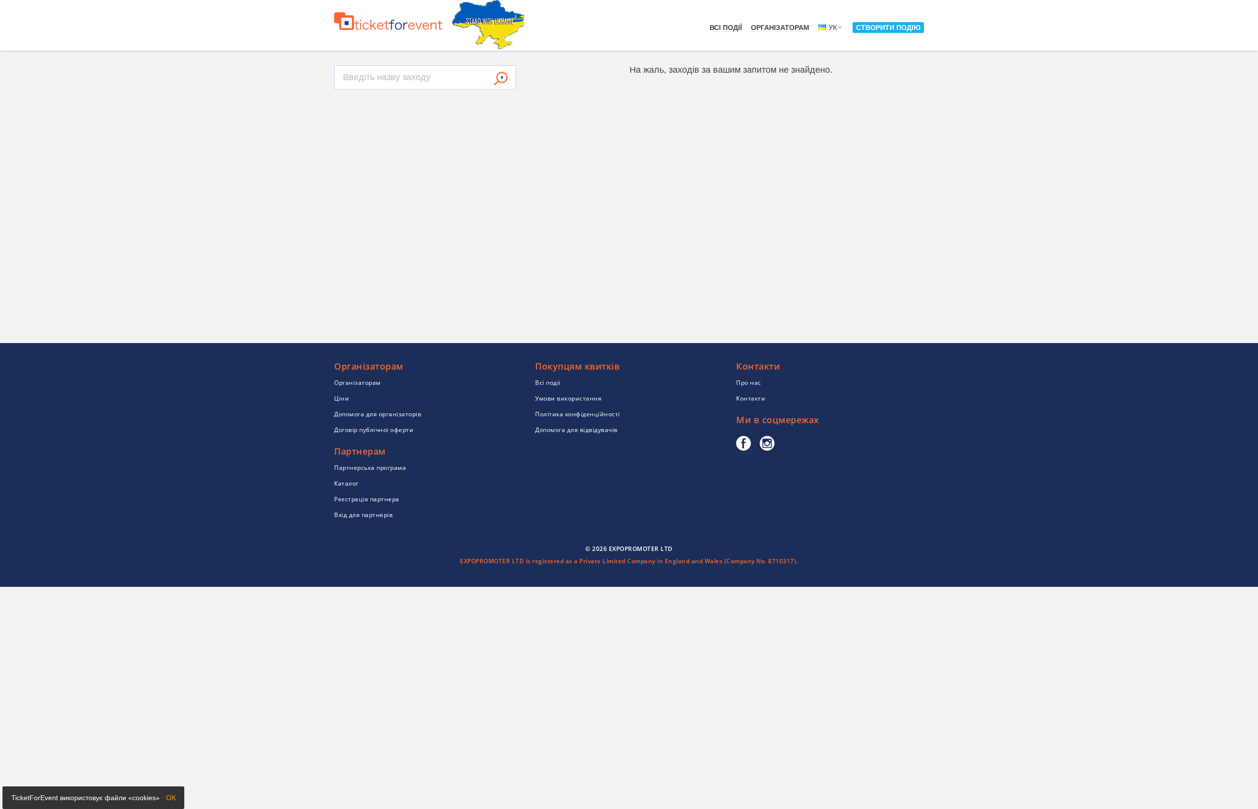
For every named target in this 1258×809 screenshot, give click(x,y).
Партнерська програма (370, 467)
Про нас (748, 382)
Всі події (726, 27)
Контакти (750, 398)
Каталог (346, 483)
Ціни (341, 398)
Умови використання (568, 398)
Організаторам (780, 27)
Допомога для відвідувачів (576, 430)
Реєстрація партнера (367, 499)
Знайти (501, 79)
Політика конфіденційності (577, 414)
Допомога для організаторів (377, 414)
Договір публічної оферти (373, 430)
